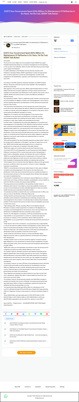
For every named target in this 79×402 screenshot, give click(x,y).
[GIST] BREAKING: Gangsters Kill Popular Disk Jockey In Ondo (64, 90)
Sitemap (62, 386)
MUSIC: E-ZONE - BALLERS (67, 101)
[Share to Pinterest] (17, 314)
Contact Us (28, 386)
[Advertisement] (39, 29)
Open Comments (27, 352)
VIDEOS (56, 177)
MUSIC (67, 174)
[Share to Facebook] (6, 314)
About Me (17, 386)
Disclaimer (38, 386)
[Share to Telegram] (35, 314)
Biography (56, 174)
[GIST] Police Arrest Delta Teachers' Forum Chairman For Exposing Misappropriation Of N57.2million (64, 96)
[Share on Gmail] (47, 314)
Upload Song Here (50, 386)
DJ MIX (62, 174)
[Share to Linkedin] (23, 314)
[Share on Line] (41, 314)
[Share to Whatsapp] (29, 314)
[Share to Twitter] (12, 314)
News (5, 303)
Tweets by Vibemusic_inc (61, 51)
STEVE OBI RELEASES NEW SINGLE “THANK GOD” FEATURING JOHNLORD (67, 110)
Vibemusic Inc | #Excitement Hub (43, 396)
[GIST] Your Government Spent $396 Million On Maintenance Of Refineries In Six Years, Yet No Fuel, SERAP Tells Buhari (26, 55)
